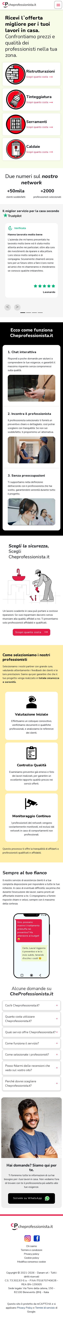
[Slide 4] (40, 313)
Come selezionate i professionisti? (31, 1055)
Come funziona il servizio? (31, 1043)
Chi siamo (31, 1246)
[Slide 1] (22, 313)
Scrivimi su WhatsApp (27, 1198)
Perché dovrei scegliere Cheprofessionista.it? (31, 1083)
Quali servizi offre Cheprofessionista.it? (31, 1032)
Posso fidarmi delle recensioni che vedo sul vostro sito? (31, 1068)
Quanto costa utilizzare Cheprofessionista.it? (31, 1019)
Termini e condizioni (31, 1250)
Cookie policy (31, 1258)
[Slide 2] (28, 313)
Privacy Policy (24, 1308)
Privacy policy (31, 1254)
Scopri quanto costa (28, 632)
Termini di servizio (45, 1308)
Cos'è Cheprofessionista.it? (31, 1005)
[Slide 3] (34, 313)
